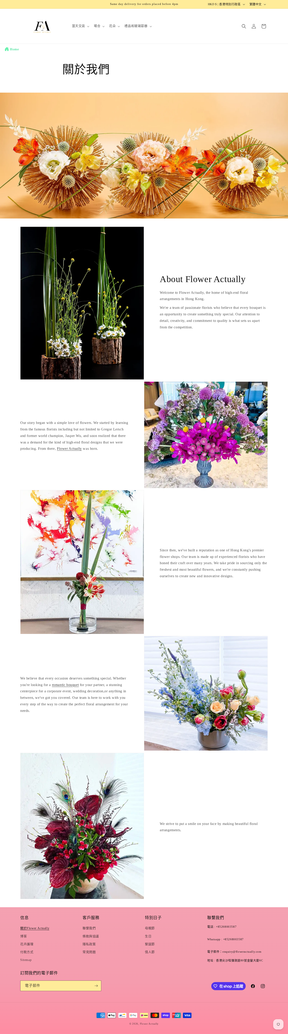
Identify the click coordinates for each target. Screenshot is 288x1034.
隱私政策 (89, 944)
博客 (23, 936)
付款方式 (26, 952)
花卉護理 (26, 944)
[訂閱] (96, 986)
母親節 (150, 928)
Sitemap (26, 960)
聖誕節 (150, 944)
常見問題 (89, 952)
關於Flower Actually (34, 928)
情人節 (150, 952)
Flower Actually (69, 448)
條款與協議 (91, 936)
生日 (148, 936)
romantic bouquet (65, 685)
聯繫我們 (89, 928)
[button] (80, 26)
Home (14, 49)
